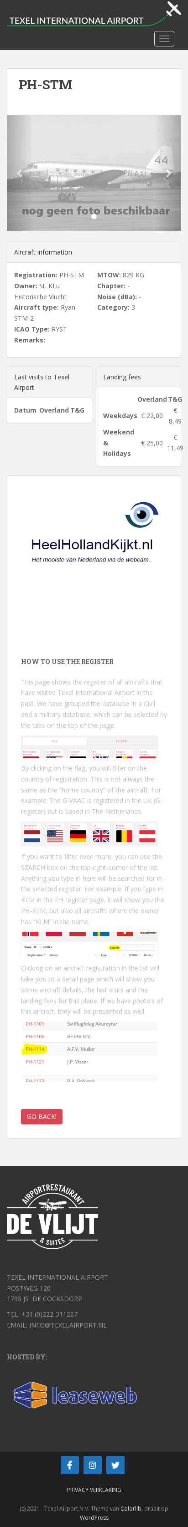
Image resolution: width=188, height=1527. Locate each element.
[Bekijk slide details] (94, 544)
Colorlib (130, 1508)
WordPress (94, 1518)
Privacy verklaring (94, 1490)
